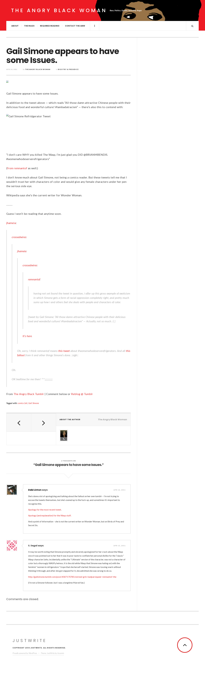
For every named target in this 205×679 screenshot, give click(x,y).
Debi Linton (34, 489)
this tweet (64, 350)
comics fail (22, 403)
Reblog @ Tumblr (82, 394)
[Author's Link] (63, 439)
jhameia (11, 223)
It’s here (27, 336)
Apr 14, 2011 (120, 490)
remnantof (34, 279)
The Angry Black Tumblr (29, 394)
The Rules (29, 25)
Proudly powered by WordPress (25, 653)
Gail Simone (33, 403)
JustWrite (30, 641)
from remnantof (17, 168)
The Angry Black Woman (59, 10)
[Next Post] (43, 422)
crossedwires (19, 237)
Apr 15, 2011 (120, 546)
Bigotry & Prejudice (68, 69)
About (15, 25)
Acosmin (60, 653)
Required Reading (49, 25)
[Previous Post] (18, 422)
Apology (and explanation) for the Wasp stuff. (49, 515)
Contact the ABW (75, 25)
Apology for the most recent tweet (44, 509)
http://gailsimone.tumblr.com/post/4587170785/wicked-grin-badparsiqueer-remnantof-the (72, 576)
